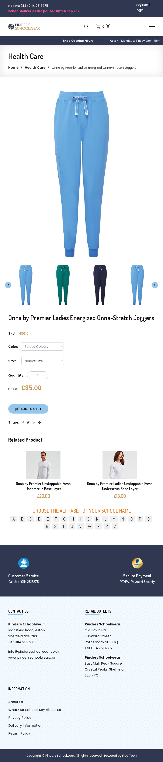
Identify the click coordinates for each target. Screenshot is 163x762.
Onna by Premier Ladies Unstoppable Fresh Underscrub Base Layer (120, 486)
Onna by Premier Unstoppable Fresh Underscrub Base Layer (43, 486)
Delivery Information (25, 725)
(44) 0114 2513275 (34, 6)
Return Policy (19, 733)
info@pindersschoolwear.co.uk (33, 651)
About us (15, 701)
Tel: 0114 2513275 (21, 642)
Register (141, 5)
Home (13, 67)
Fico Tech (129, 755)
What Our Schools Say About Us (34, 709)
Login (139, 10)
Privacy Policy (19, 717)
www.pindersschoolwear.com (33, 657)
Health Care (35, 67)
